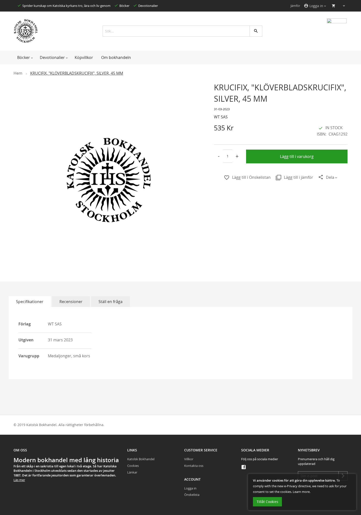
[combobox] (181, 31)
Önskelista (191, 494)
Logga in (190, 488)
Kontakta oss (193, 465)
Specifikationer (29, 301)
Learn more (301, 491)
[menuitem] (24, 57)
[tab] (30, 301)
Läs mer (19, 480)
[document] (302, 492)
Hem (18, 73)
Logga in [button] (313, 5)
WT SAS (221, 117)
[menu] (180, 57)
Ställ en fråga (110, 301)
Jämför (295, 5)
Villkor (188, 459)
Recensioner (71, 301)
